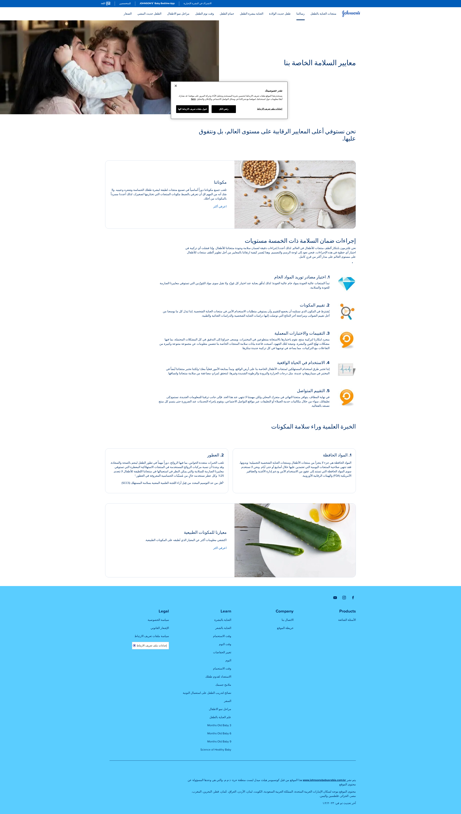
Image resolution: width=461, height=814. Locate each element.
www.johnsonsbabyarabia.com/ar (324, 780)
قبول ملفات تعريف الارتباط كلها (192, 109)
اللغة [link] (103, 3)
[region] (229, 100)
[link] (197, 3)
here (193, 99)
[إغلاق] (176, 86)
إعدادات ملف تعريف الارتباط (152, 645)
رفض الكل (224, 109)
